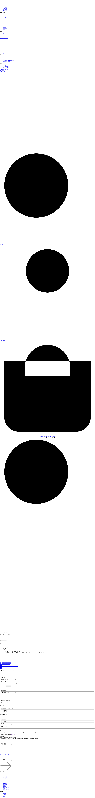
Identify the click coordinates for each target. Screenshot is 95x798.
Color (2, 719)
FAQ (3, 775)
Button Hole (5, 711)
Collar (2, 677)
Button (2, 688)
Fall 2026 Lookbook (4, 38)
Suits (3, 14)
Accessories (5, 28)
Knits (4, 19)
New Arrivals (5, 7)
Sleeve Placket (3, 692)
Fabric (2, 700)
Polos (4, 631)
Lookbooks (5, 9)
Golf (3, 49)
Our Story (4, 65)
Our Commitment (6, 66)
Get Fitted (2, 70)
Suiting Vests (5, 17)
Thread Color (3, 708)
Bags (3, 33)
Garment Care (5, 774)
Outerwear (4, 21)
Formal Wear (5, 10)
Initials (2, 723)
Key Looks (5, 8)
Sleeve (2, 679)
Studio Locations (6, 67)
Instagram (4, 793)
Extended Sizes (5, 51)
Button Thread (5, 710)
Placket (2, 690)
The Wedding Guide (6, 61)
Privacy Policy (5, 777)
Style (2, 721)
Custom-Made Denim (4, 53)
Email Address (3, 743)
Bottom (2, 683)
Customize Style (3, 640)
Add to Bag (2, 736)
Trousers (4, 16)
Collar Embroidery (4, 726)
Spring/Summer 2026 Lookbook (8, 60)
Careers (4, 788)
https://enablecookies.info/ (34, 1)
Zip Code (3, 759)
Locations (4, 785)
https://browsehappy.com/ (31, 0)
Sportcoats (4, 15)
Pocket (2, 681)
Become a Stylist (3, 71)
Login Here (13, 734)
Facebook (4, 794)
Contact (4, 796)
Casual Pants (5, 20)
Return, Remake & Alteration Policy (9, 773)
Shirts (4, 18)
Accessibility (5, 778)
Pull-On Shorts (5, 47)
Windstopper (5, 48)
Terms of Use (5, 776)
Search (1, 531)
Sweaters (4, 27)
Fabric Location (4, 702)
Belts (3, 22)
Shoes (4, 29)
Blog (3, 59)
